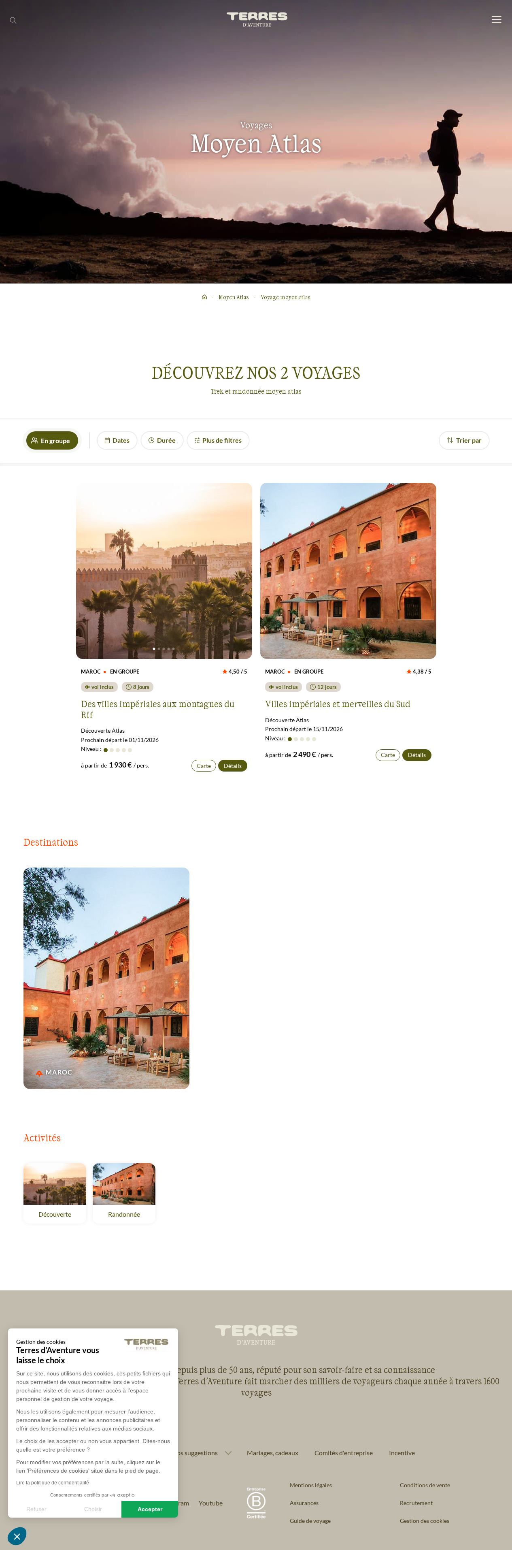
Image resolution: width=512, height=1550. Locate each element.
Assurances (304, 1502)
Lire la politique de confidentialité (52, 1483)
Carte (204, 765)
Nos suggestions (195, 1453)
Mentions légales (311, 1485)
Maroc (60, 1072)
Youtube (211, 1503)
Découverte (54, 1214)
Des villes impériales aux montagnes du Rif (157, 708)
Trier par (469, 440)
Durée (166, 440)
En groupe (55, 440)
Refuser (36, 1509)
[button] (17, 1536)
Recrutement (416, 1502)
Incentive (402, 1452)
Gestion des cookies (424, 1520)
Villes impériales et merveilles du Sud (337, 703)
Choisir (93, 1509)
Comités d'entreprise (343, 1452)
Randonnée (124, 1214)
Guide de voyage (310, 1520)
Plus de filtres (222, 440)
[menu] (496, 20)
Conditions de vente (425, 1485)
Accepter (150, 1509)
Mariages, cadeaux (272, 1452)
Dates (121, 440)
